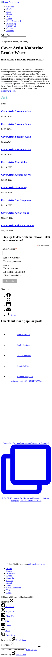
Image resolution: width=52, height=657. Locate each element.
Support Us (11, 26)
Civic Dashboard (13, 21)
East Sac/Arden (11, 268)
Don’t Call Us (23, 366)
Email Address (10, 248)
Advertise (10, 573)
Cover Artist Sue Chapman (16, 200)
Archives (10, 31)
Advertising (11, 23)
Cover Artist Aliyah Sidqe (15, 212)
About (9, 583)
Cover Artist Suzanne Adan (16, 111)
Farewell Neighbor (25, 376)
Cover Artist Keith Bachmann (17, 225)
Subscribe (10, 578)
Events (9, 576)
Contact (9, 28)
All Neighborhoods (13, 261)
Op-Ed (9, 9)
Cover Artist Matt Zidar (14, 162)
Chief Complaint (24, 355)
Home (9, 568)
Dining (9, 14)
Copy (31, 649)
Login (8, 592)
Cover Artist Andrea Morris (16, 174)
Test (8, 590)
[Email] (8, 310)
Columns (10, 7)
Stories (9, 571)
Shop (8, 585)
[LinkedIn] (8, 306)
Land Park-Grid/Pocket (15, 272)
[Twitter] (8, 301)
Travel (9, 19)
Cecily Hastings (23, 345)
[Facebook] (8, 296)
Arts (8, 16)
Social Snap (21, 640)
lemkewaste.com (8, 91)
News (8, 11)
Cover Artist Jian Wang (14, 187)
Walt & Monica (23, 334)
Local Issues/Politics (13, 275)
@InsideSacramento (36, 564)
